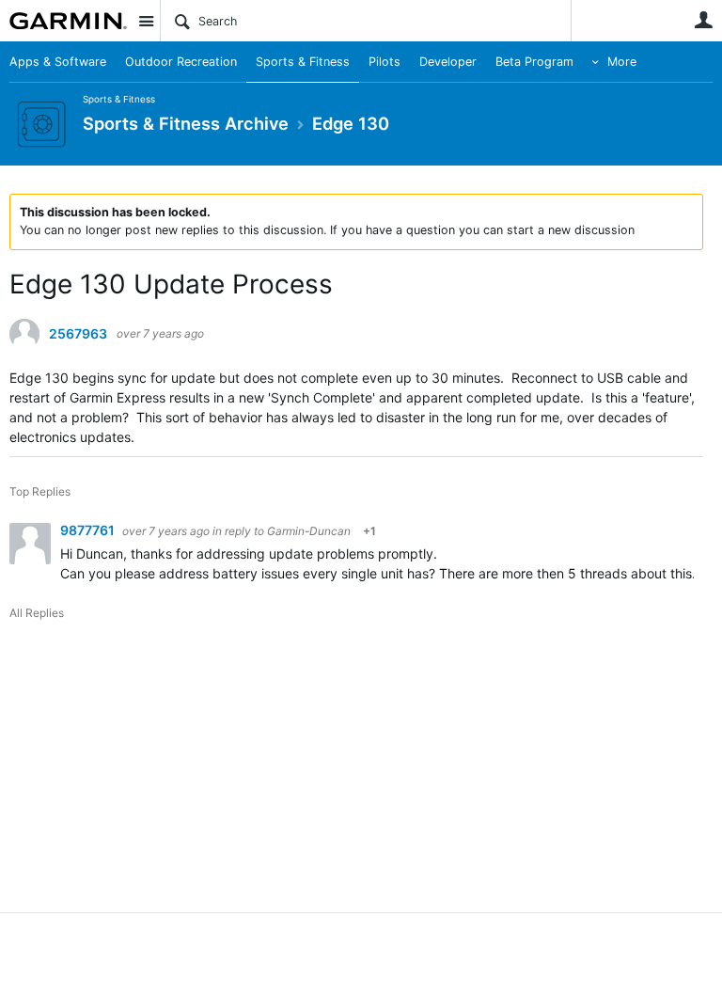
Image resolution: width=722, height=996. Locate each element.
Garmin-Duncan (309, 531)
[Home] (68, 20)
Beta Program (534, 62)
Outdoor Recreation (181, 62)
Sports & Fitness (303, 62)
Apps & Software (57, 62)
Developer (448, 62)
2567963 (78, 333)
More (621, 62)
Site (146, 21)
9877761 (89, 530)
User (703, 19)
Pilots (384, 62)
